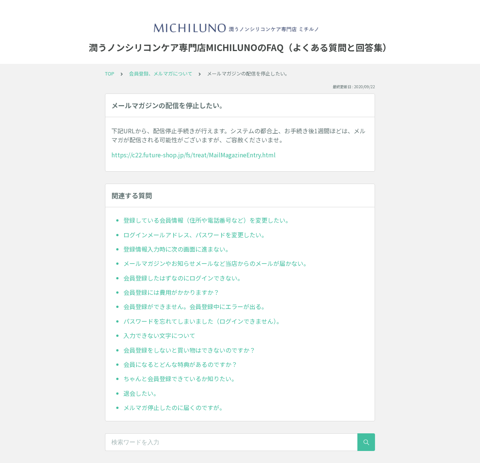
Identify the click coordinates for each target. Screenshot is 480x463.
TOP (109, 73)
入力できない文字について (159, 335)
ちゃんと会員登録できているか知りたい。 (180, 378)
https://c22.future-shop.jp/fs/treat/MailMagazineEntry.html (193, 154)
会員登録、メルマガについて (160, 73)
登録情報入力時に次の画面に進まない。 (177, 248)
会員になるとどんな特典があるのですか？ (180, 364)
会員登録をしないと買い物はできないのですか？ (189, 349)
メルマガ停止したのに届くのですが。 (174, 407)
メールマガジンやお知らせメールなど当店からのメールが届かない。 (216, 263)
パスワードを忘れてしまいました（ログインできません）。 (202, 321)
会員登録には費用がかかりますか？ (171, 292)
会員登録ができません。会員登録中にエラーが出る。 (195, 306)
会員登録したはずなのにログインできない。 (183, 277)
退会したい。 (141, 393)
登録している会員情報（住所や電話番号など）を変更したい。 (207, 220)
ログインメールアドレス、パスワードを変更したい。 (195, 234)
